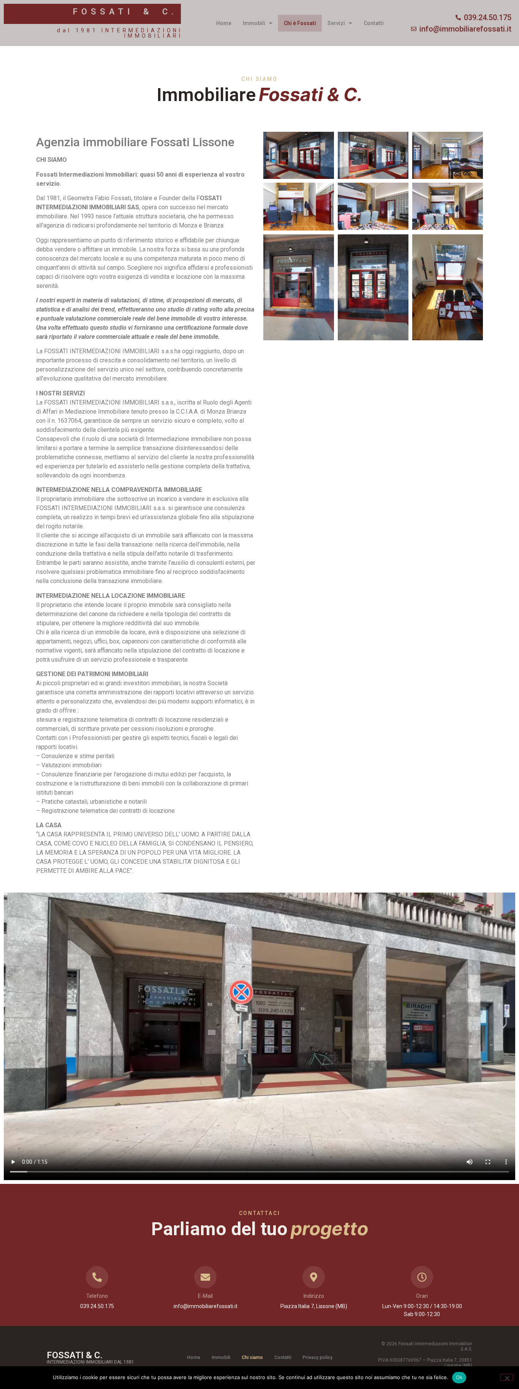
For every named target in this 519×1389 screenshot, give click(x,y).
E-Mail (205, 1296)
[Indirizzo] (313, 1277)
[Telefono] (97, 1277)
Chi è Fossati (300, 23)
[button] (257, 23)
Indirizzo (314, 1296)
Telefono (97, 1296)
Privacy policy (317, 1357)
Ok (459, 1377)
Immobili (254, 23)
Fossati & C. (125, 11)
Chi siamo (252, 1357)
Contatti (374, 23)
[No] (506, 1377)
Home (223, 23)
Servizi (336, 23)
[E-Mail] (205, 1277)
